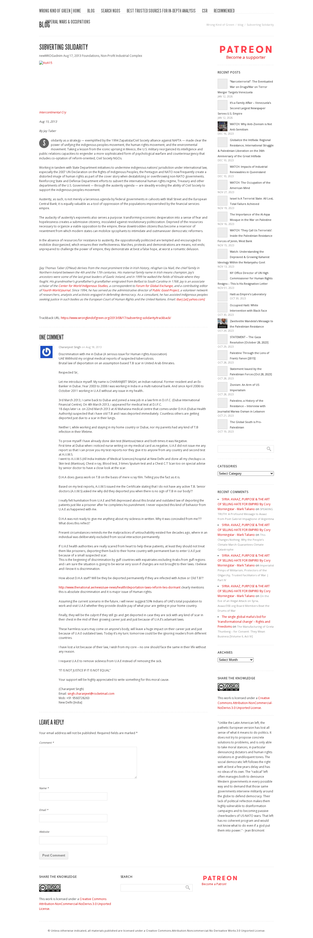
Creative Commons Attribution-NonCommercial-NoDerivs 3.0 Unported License (245, 703)
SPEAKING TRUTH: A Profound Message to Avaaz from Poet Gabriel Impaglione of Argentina (246, 514)
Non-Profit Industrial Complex (121, 56)
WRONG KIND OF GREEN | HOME (60, 11)
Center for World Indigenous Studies (83, 286)
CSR (204, 11)
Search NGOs (110, 11)
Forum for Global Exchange (154, 286)
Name (44, 788)
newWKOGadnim (51, 56)
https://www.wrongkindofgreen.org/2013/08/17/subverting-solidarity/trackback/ (116, 318)
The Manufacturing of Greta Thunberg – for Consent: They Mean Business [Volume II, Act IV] (246, 631)
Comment (46, 742)
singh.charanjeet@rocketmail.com (90, 694)
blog (91, 11)
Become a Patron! (214, 884)
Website (44, 831)
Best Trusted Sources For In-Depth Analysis (161, 11)
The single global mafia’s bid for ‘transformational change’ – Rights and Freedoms (244, 622)
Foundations (90, 56)
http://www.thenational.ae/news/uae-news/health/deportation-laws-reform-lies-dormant (119, 587)
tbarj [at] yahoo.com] (190, 299)
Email (43, 810)
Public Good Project (165, 290)
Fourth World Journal (56, 290)
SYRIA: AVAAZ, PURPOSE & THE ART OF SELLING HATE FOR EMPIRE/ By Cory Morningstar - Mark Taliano (244, 504)
